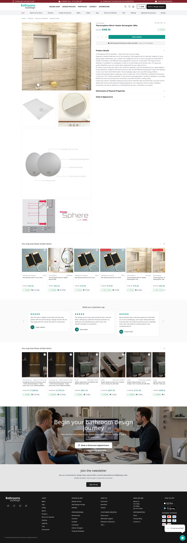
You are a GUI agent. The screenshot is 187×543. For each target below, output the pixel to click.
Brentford (104, 504)
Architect (75, 519)
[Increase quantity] (106, 37)
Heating (44, 520)
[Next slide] (163, 321)
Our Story (136, 504)
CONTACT (93, 7)
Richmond (104, 501)
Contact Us (136, 522)
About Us (136, 501)
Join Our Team (138, 508)
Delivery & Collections (108, 522)
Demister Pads (54, 18)
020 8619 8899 (100, 450)
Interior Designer (77, 528)
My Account (104, 515)
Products (30, 18)
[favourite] (129, 7)
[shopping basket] (133, 7)
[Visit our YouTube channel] (20, 506)
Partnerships (76, 515)
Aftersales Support (107, 519)
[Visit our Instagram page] (8, 506)
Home (24, 18)
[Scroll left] (161, 244)
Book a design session (156, 7)
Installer (74, 522)
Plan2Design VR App (78, 504)
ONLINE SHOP (54, 7)
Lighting (44, 523)
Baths (43, 501)
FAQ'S (135, 515)
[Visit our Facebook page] (14, 506)
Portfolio (74, 508)
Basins (44, 511)
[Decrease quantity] (97, 37)
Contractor (75, 525)
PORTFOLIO (82, 7)
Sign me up (93, 484)
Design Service (76, 501)
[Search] (125, 7)
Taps (43, 504)
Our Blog (136, 506)
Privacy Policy (137, 519)
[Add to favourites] (164, 23)
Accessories (45, 529)
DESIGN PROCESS (69, 7)
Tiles (43, 526)
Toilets (44, 508)
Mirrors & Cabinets (41, 18)
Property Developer (78, 531)
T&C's (102, 525)
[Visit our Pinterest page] (26, 506)
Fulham (103, 508)
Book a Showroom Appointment (95, 445)
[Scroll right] (164, 244)
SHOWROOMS (104, 7)
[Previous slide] (24, 321)
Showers (44, 514)
